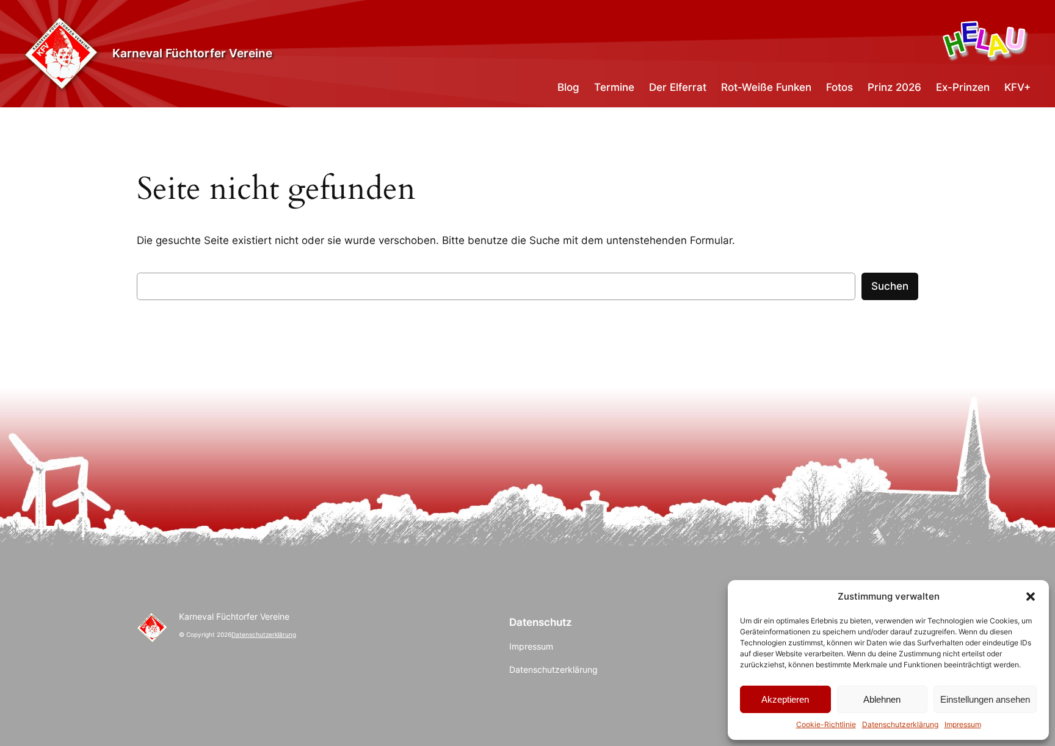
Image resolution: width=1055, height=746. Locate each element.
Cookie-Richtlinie (826, 724)
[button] (1030, 596)
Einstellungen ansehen (985, 699)
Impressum (962, 724)
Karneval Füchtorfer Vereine (192, 53)
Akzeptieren (785, 699)
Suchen (889, 286)
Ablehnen (882, 699)
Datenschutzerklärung (900, 724)
